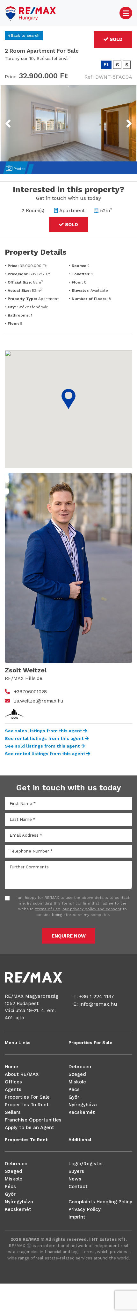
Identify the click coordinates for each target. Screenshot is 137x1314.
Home (11, 1066)
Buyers (76, 1171)
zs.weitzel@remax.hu (38, 701)
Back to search (25, 35)
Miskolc (77, 1082)
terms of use (47, 909)
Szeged (77, 1074)
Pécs (74, 1089)
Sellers (13, 1112)
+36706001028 (30, 692)
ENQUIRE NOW (69, 936)
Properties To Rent (27, 1105)
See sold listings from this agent (43, 746)
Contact (78, 1186)
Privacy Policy (84, 1209)
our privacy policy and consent (91, 909)
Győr (73, 1097)
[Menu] (126, 12)
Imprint (76, 1217)
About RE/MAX (22, 1074)
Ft (106, 65)
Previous (20, 119)
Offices (13, 1082)
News (74, 1179)
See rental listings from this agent (45, 738)
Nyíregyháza (82, 1105)
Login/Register (85, 1164)
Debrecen (79, 1066)
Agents (13, 1089)
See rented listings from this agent (45, 753)
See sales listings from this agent (44, 730)
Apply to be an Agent (29, 1127)
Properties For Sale (27, 1097)
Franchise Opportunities (33, 1120)
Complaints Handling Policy (100, 1202)
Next (121, 119)
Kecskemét (81, 1112)
